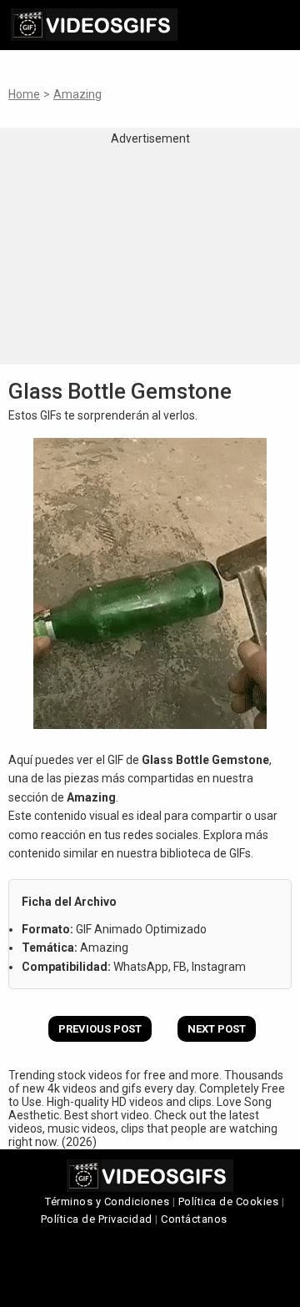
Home (24, 94)
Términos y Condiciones (107, 1201)
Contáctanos (194, 1219)
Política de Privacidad (96, 1219)
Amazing (77, 94)
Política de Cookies (228, 1201)
